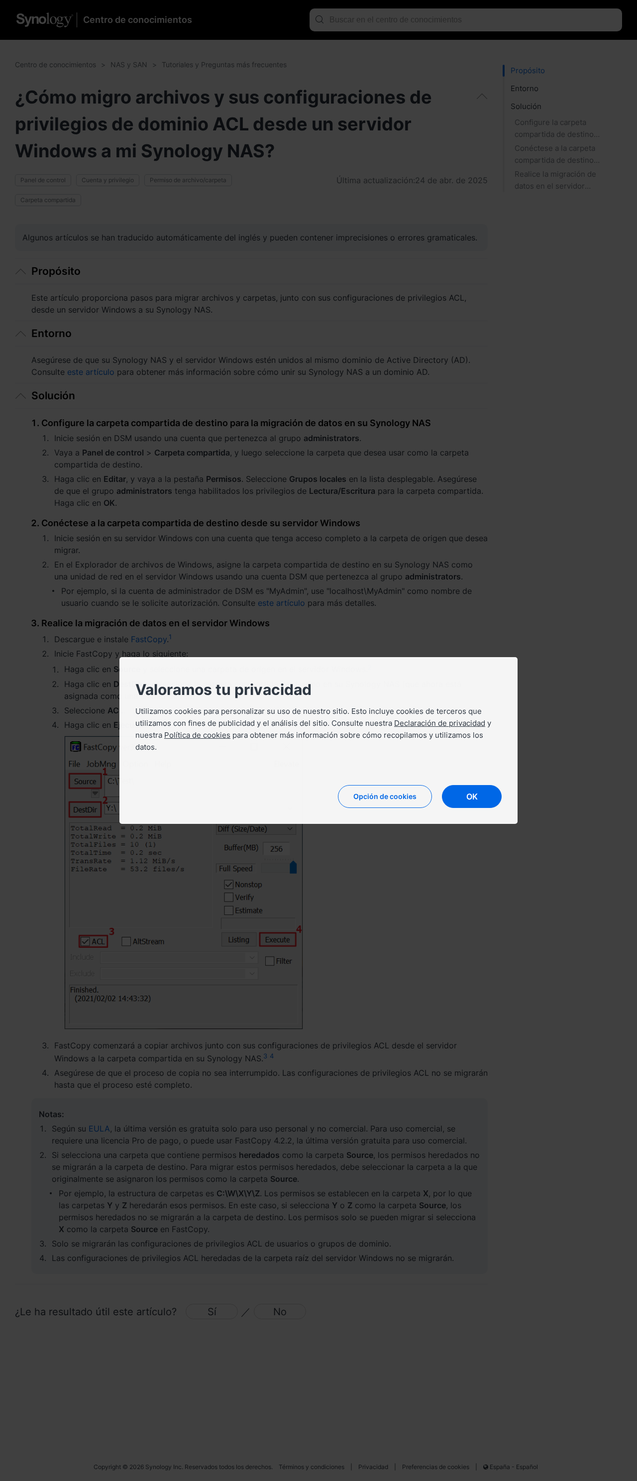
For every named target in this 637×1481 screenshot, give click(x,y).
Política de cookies (197, 735)
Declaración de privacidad (439, 723)
